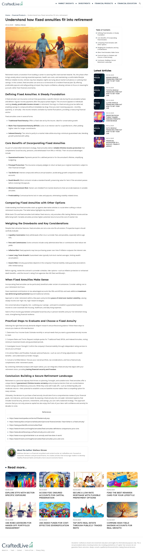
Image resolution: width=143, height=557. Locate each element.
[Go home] (12, 3)
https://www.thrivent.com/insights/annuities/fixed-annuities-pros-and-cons (36, 439)
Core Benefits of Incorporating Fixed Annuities (107, 39)
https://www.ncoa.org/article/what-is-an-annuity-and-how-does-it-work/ (35, 435)
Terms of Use (29, 550)
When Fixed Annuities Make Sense (108, 52)
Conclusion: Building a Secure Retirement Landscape (106, 61)
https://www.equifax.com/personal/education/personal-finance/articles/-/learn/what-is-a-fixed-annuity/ (46, 422)
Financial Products (19, 15)
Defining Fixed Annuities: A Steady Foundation (108, 34)
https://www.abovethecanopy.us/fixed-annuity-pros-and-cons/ (32, 432)
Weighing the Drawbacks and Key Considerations (107, 48)
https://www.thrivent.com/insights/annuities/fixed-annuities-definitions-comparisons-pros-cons (44, 429)
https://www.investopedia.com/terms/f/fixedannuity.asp (29, 418)
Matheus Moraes (20, 25)
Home (7, 15)
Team (12, 550)
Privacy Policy (40, 550)
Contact (19, 550)
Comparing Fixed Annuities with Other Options (107, 43)
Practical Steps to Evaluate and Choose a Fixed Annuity (107, 56)
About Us (5, 550)
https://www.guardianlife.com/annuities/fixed (25, 425)
